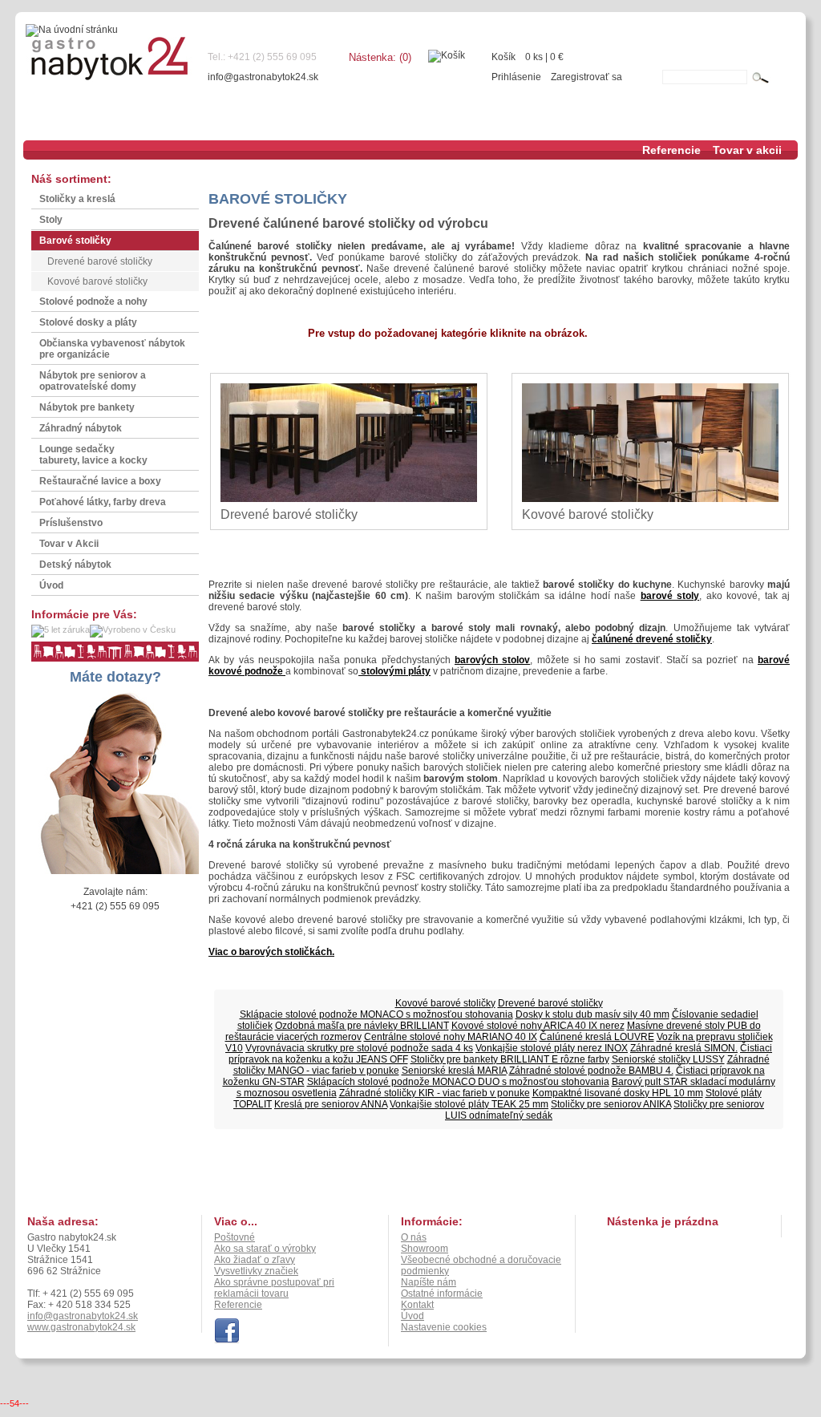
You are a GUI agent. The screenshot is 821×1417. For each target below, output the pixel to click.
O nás (414, 1237)
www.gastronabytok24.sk (81, 1327)
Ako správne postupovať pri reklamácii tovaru (274, 1288)
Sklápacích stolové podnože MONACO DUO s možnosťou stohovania (458, 1081)
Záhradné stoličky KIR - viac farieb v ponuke (434, 1093)
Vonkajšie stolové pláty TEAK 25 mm (469, 1104)
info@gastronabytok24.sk (263, 77)
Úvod (51, 585)
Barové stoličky (75, 240)
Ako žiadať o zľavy (254, 1259)
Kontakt (417, 1304)
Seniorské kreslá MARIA (454, 1070)
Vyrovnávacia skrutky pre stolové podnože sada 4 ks (359, 1048)
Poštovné (234, 1237)
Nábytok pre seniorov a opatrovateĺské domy (92, 381)
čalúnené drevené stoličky (652, 639)
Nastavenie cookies (444, 1327)
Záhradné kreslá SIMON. (684, 1048)
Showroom (424, 1248)
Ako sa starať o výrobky (265, 1248)
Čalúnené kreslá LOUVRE (597, 1037)
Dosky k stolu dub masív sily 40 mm (592, 1014)
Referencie (671, 150)
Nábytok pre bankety (87, 407)
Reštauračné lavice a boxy (100, 481)
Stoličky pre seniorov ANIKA (611, 1104)
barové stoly (670, 595)
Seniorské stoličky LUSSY (668, 1059)
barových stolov (492, 660)
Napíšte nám (428, 1282)
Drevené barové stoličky (99, 261)
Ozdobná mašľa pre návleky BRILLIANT (362, 1025)
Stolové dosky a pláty (88, 322)
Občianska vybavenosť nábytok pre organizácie (112, 349)
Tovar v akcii (747, 150)
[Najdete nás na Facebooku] (227, 1340)
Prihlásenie (516, 77)
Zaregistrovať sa (586, 77)
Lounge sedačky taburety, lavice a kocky (93, 454)
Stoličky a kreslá (77, 198)
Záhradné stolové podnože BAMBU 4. (591, 1070)
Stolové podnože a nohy (93, 301)
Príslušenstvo (71, 522)
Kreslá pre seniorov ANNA (330, 1104)
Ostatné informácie (442, 1293)
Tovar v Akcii (69, 543)
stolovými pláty (394, 671)
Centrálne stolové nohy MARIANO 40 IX (450, 1037)
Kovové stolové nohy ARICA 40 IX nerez (538, 1025)
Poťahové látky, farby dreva (102, 502)
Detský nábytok (75, 564)
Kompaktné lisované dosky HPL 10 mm (617, 1093)
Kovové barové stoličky (97, 281)
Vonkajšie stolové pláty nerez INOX (551, 1048)
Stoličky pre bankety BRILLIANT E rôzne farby (509, 1059)
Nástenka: (380, 57)
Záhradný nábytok (80, 428)
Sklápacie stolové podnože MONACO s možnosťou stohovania (376, 1014)
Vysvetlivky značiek (256, 1271)
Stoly (51, 219)
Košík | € (527, 57)
